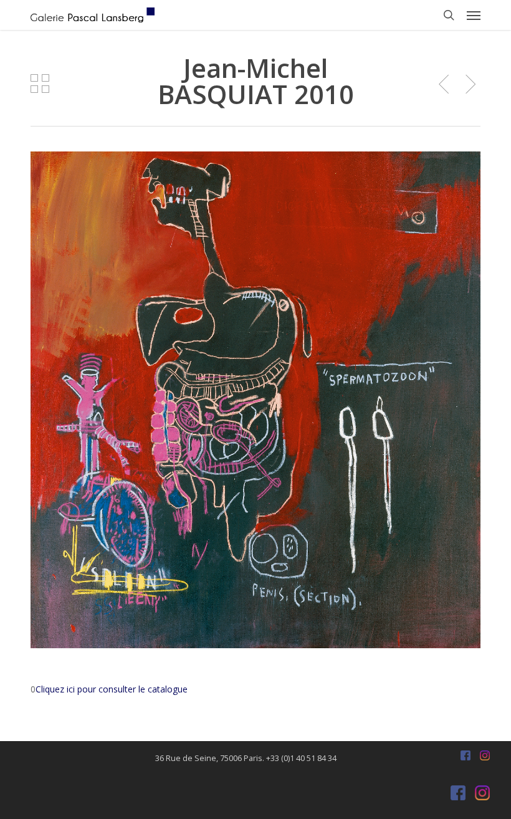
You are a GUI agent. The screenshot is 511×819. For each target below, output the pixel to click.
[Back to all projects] (40, 83)
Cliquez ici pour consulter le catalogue (112, 689)
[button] (473, 15)
